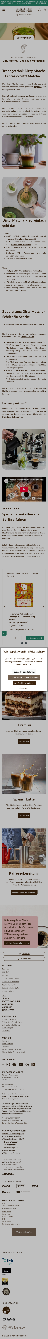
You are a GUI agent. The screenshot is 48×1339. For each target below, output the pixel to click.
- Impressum (24, 688)
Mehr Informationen (24, 664)
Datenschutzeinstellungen (24, 672)
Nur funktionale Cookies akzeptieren (24, 677)
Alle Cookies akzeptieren (24, 683)
